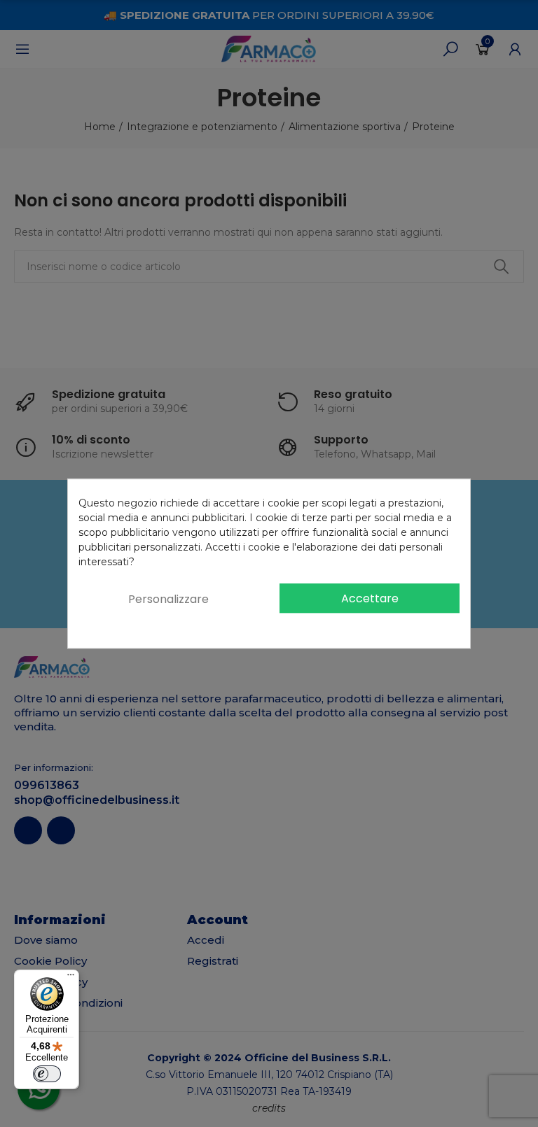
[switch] (47, 1073)
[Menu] (70, 978)
